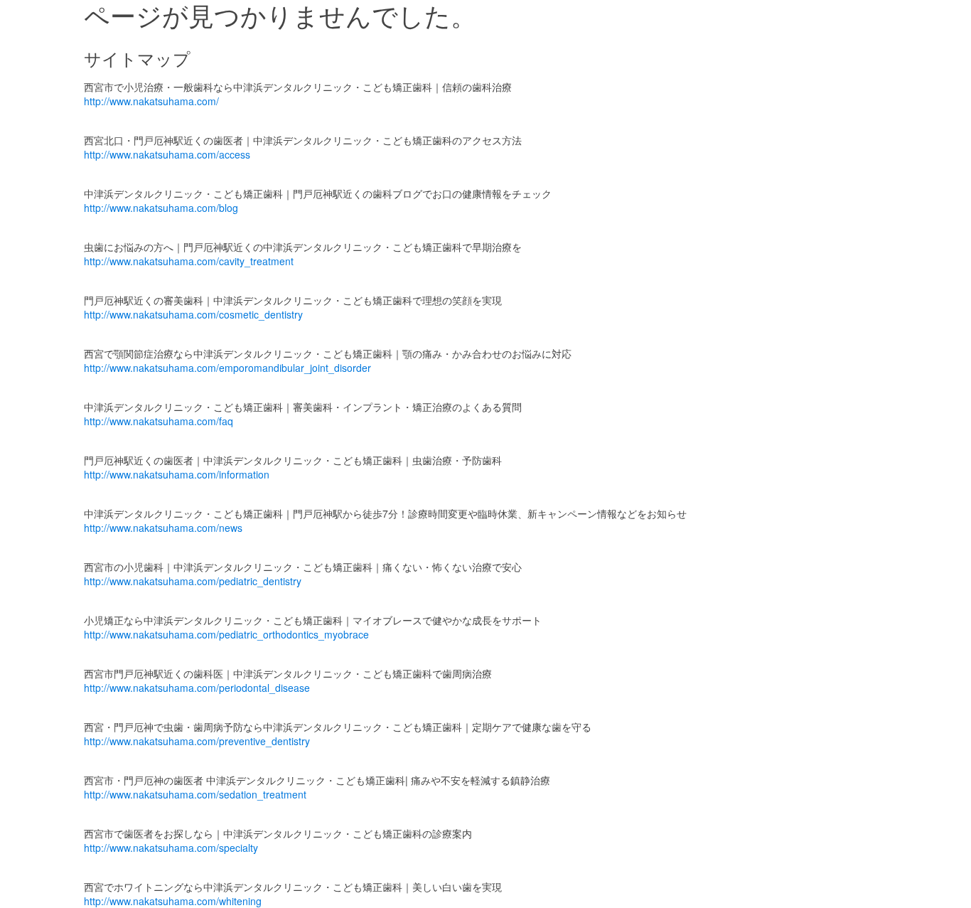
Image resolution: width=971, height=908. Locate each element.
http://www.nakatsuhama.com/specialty (171, 847)
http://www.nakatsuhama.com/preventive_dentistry (197, 741)
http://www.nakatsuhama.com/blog (161, 208)
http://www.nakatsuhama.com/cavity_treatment (189, 261)
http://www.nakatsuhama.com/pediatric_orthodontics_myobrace (226, 634)
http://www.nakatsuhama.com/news (163, 527)
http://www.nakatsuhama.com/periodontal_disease (197, 687)
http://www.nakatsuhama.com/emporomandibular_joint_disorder (227, 367)
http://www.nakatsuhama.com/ (151, 101)
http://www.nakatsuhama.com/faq (158, 421)
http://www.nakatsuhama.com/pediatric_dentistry (192, 581)
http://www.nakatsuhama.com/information (176, 474)
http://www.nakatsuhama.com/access (167, 154)
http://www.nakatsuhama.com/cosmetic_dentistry (193, 314)
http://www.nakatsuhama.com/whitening (173, 901)
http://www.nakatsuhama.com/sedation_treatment (195, 794)
